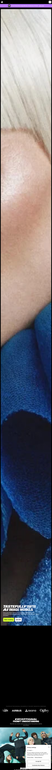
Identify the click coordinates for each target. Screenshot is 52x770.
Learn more (41, 5)
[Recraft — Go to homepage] (2, 2)
